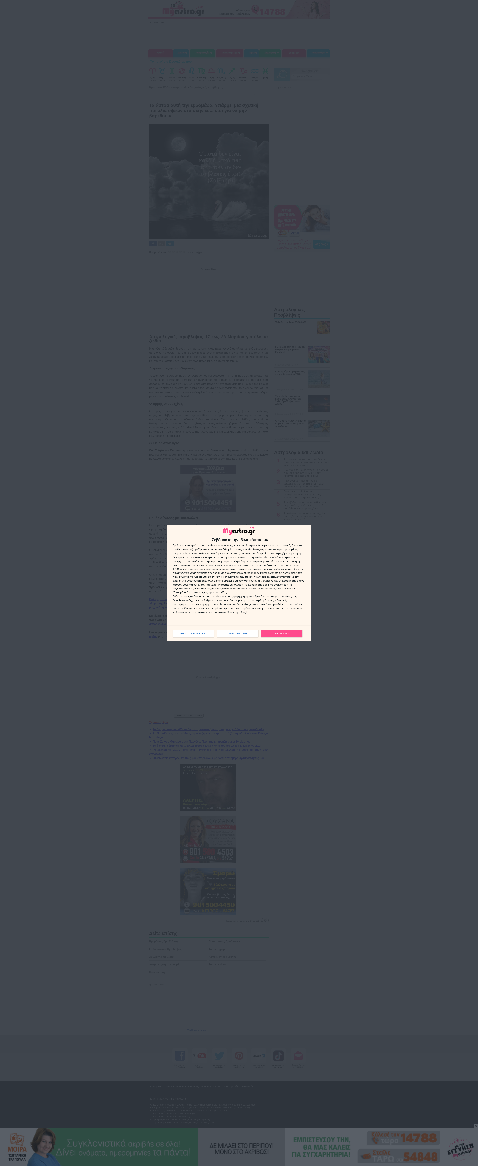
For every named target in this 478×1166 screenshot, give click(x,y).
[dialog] (239, 583)
